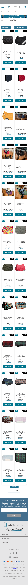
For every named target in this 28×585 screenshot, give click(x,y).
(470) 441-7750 (15, 568)
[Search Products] (25, 11)
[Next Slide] (25, 17)
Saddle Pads (13, 20)
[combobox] (14, 11)
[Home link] (2, 21)
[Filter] (20, 27)
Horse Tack (7, 20)
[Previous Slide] (2, 17)
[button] (13, 19)
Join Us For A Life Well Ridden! (14, 501)
